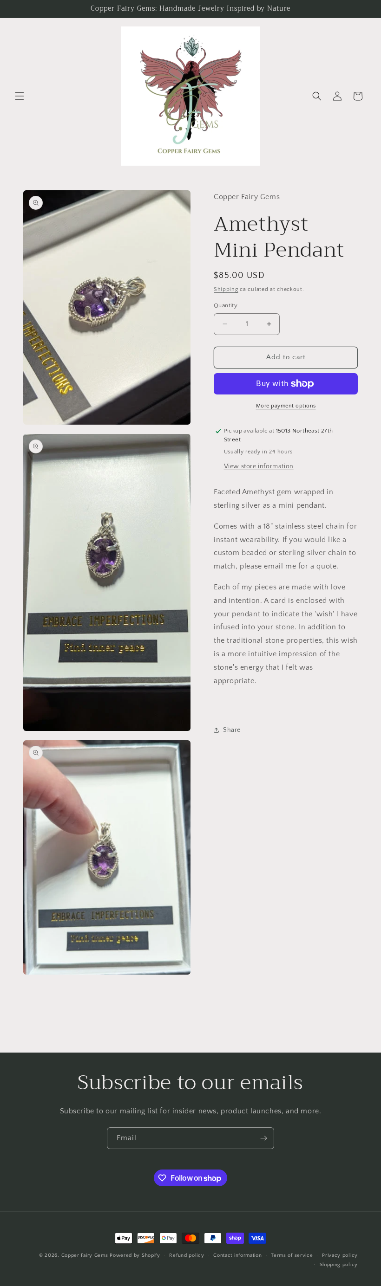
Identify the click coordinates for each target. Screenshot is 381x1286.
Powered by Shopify (135, 1255)
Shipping (226, 289)
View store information (259, 466)
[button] (19, 96)
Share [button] (232, 730)
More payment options (286, 406)
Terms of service (292, 1255)
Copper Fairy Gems (84, 1255)
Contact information (237, 1255)
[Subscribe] (263, 1138)
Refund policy (186, 1255)
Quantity (225, 305)
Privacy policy (340, 1255)
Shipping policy (339, 1264)
